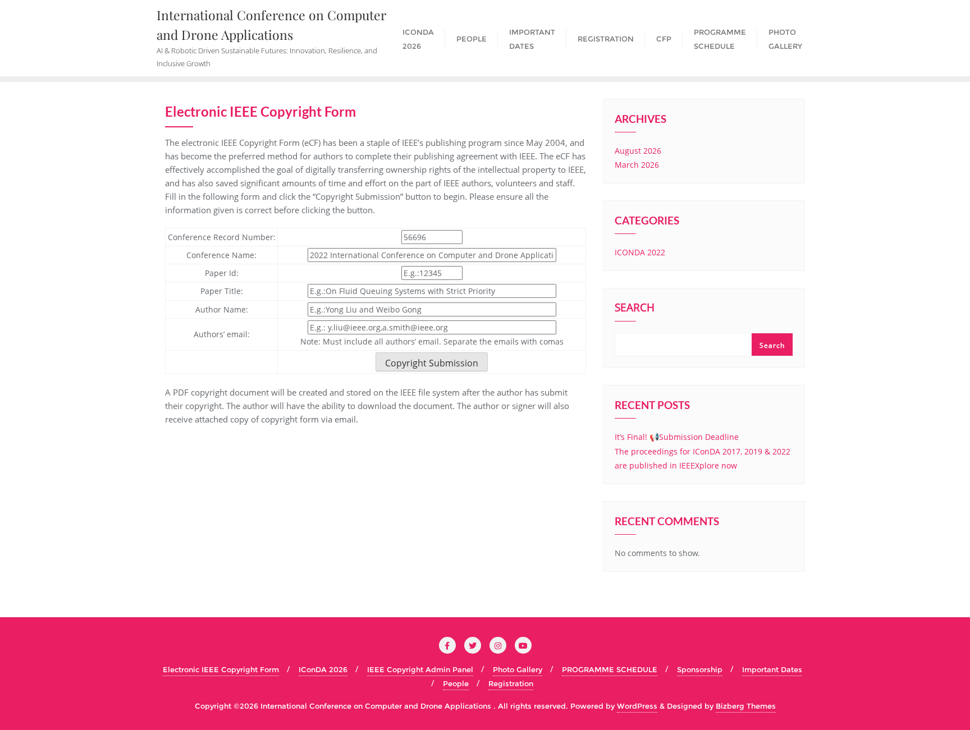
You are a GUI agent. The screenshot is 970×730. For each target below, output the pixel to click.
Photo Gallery (517, 669)
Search (635, 308)
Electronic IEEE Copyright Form (221, 669)
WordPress (637, 705)
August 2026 (638, 150)
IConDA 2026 (323, 669)
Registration (510, 683)
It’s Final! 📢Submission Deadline (677, 436)
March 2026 (637, 164)
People (456, 683)
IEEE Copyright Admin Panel (420, 669)
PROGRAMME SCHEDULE (609, 669)
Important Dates (772, 669)
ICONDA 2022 (640, 252)
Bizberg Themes (746, 705)
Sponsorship (699, 669)
